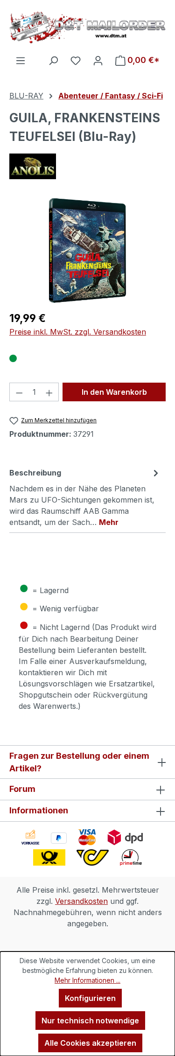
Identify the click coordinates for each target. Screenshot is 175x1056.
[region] (87, 250)
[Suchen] (53, 60)
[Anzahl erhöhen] (49, 392)
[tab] (85, 497)
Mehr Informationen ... (87, 980)
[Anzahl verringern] (19, 392)
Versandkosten (81, 901)
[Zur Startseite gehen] (87, 27)
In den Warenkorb (114, 392)
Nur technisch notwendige (90, 1020)
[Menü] (20, 60)
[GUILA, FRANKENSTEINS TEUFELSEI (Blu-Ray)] (88, 250)
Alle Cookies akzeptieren (90, 1043)
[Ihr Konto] (98, 60)
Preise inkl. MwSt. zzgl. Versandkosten (77, 331)
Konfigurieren (90, 998)
